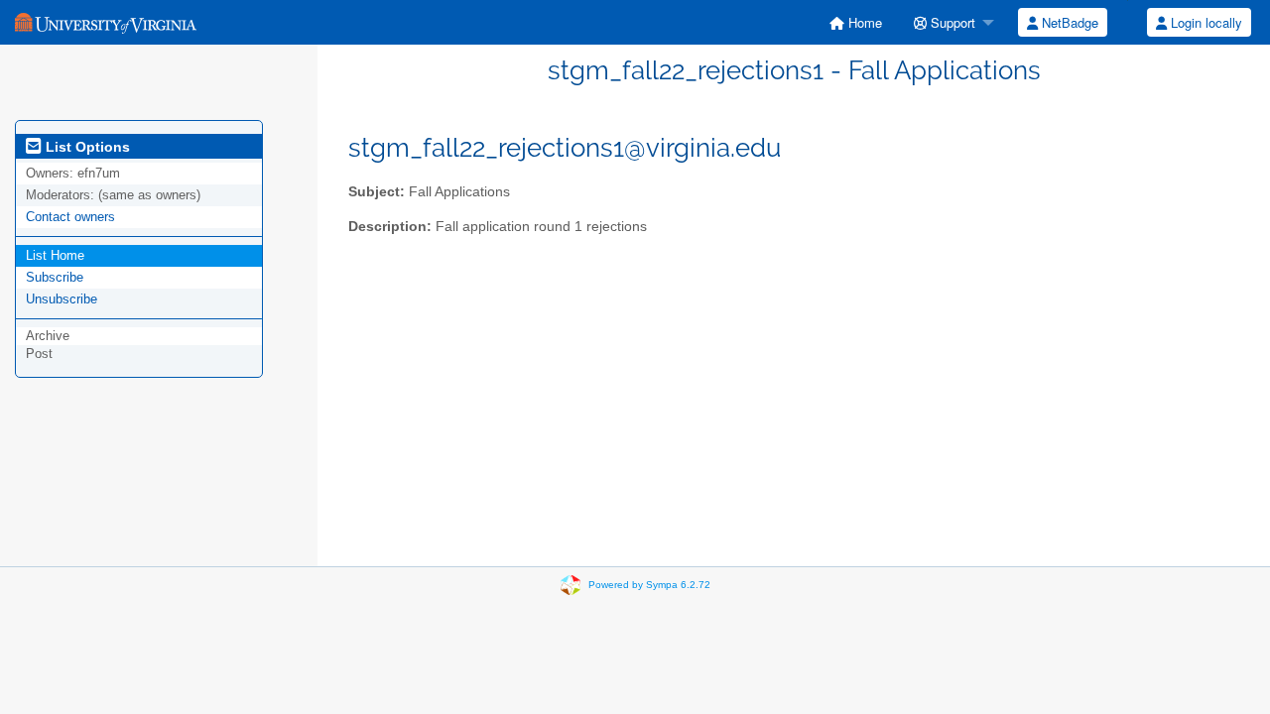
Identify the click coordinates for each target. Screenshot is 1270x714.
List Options (86, 147)
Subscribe (54, 277)
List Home (55, 255)
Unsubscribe (61, 299)
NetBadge (1068, 22)
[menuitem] (856, 22)
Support (951, 22)
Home (863, 22)
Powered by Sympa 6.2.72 (649, 584)
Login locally (1204, 22)
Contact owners (70, 216)
